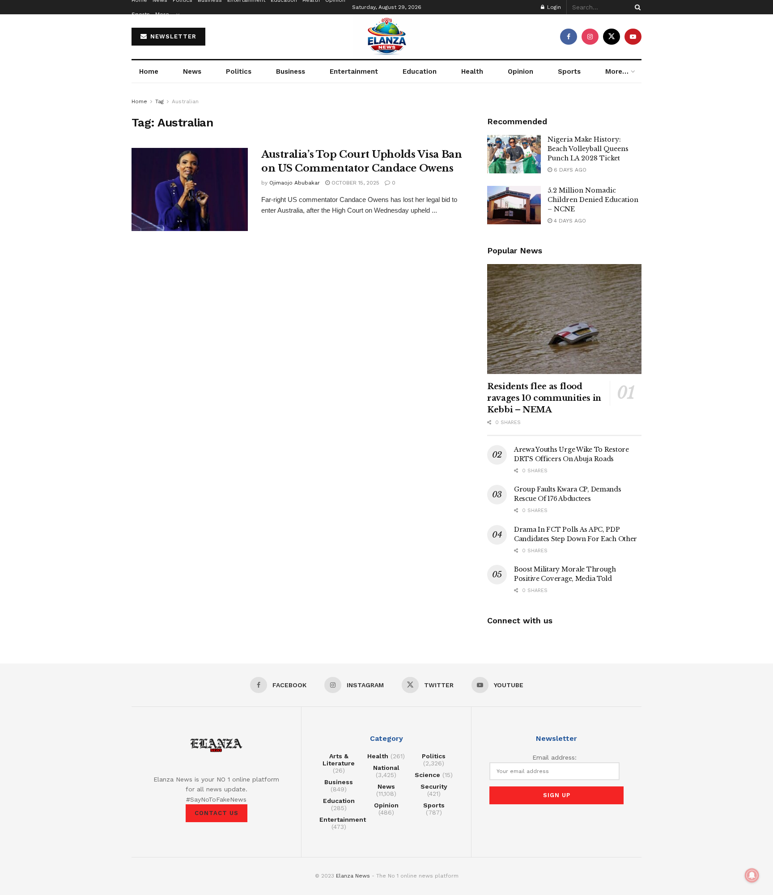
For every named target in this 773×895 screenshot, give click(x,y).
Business (290, 71)
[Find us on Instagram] (590, 37)
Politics (238, 71)
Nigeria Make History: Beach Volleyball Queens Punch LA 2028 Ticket (588, 148)
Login (553, 7)
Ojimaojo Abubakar (294, 183)
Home (148, 71)
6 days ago (569, 170)
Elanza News (353, 876)
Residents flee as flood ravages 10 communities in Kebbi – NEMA (544, 398)
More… (164, 14)
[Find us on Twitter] (611, 37)
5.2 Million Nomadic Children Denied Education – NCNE (593, 199)
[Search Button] (636, 7)
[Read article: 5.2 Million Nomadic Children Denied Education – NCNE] (514, 205)
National (386, 767)
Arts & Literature (339, 759)
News (192, 71)
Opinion (520, 71)
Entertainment (354, 71)
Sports (141, 14)
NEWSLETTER (172, 36)
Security (433, 786)
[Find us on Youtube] (632, 37)
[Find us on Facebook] (568, 37)
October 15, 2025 (354, 183)
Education (420, 71)
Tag (159, 101)
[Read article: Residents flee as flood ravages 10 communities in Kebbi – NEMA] (564, 319)
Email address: (554, 757)
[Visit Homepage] (386, 36)
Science (427, 774)
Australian (185, 101)
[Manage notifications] (752, 875)
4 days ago (569, 221)
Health (472, 71)
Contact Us (216, 813)
